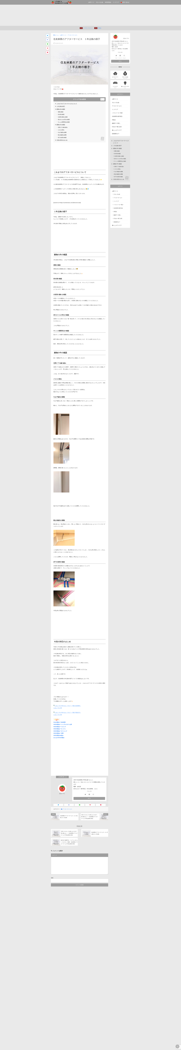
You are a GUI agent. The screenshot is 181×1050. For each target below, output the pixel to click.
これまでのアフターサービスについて (67, 103)
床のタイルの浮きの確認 (64, 119)
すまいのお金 (99, 2)
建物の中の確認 (61, 124)
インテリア (116, 2)
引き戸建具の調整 (62, 132)
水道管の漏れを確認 (63, 116)
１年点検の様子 (61, 106)
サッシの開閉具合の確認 (64, 122)
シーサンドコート (88, 28)
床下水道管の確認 (62, 137)
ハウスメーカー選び (117, 113)
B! (47, 39)
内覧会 (99, 28)
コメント (54, 855)
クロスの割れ (61, 129)
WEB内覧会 (108, 2)
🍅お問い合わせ (125, 2)
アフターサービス (72, 35)
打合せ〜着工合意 (117, 126)
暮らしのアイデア (117, 130)
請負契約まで (115, 133)
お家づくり (91, 2)
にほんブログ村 (57, 708)
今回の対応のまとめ (62, 140)
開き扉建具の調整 (62, 134)
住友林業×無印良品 (117, 116)
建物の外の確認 (61, 109)
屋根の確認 (60, 111)
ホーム (57, 35)
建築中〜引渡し (116, 123)
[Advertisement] (90, 15)
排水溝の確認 (61, 114)
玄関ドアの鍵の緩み (63, 127)
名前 (52, 878)
